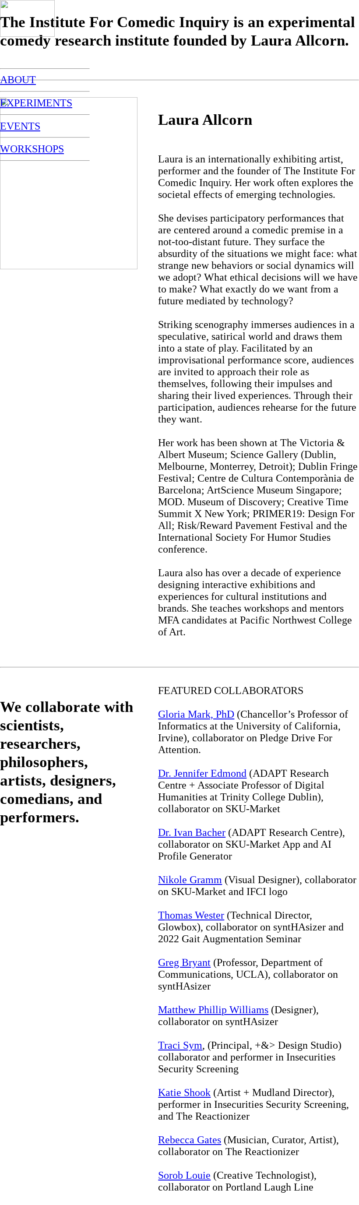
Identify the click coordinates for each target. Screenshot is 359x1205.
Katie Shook (184, 1092)
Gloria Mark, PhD (196, 714)
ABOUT (18, 79)
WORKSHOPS (32, 149)
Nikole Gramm (190, 879)
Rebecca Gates (189, 1139)
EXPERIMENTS (36, 103)
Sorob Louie (184, 1175)
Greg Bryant (184, 962)
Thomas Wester (191, 915)
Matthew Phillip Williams (213, 1009)
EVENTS (20, 126)
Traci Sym (180, 1045)
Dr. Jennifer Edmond (202, 773)
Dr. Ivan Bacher (191, 832)
